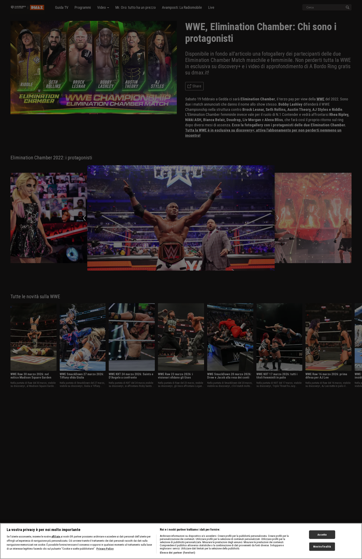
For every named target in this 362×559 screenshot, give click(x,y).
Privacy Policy (105, 548)
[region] (181, 541)
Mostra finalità (322, 546)
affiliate (56, 536)
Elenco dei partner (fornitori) (177, 552)
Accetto (322, 534)
